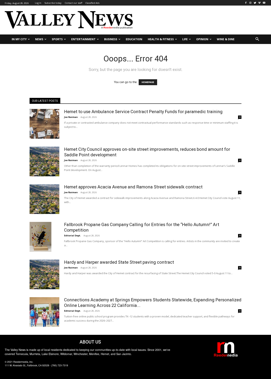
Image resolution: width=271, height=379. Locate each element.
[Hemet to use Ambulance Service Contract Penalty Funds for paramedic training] (44, 124)
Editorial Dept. (72, 235)
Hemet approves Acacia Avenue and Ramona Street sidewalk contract (133, 186)
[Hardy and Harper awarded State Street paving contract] (44, 274)
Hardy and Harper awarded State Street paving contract (119, 262)
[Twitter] (255, 3)
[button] (257, 39)
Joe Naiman (71, 117)
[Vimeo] (259, 3)
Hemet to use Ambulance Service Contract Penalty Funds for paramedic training (143, 111)
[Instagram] (250, 3)
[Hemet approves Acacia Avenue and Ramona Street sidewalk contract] (44, 199)
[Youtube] (264, 3)
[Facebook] (246, 3)
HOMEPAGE (148, 82)
